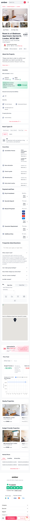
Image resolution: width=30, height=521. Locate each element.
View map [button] (20, 45)
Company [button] (4, 505)
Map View (15, 29)
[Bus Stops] (24, 296)
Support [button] (4, 511)
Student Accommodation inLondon (9, 461)
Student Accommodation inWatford (9, 464)
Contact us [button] (4, 515)
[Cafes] (12, 296)
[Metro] (18, 296)
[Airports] (15, 300)
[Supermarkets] (6, 296)
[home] (4, 2)
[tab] (3, 458)
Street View (21, 285)
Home (3, 6)
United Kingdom (11, 6)
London (18, 6)
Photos (7, 29)
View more (24, 196)
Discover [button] (4, 508)
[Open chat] (27, 518)
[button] (17, 2)
